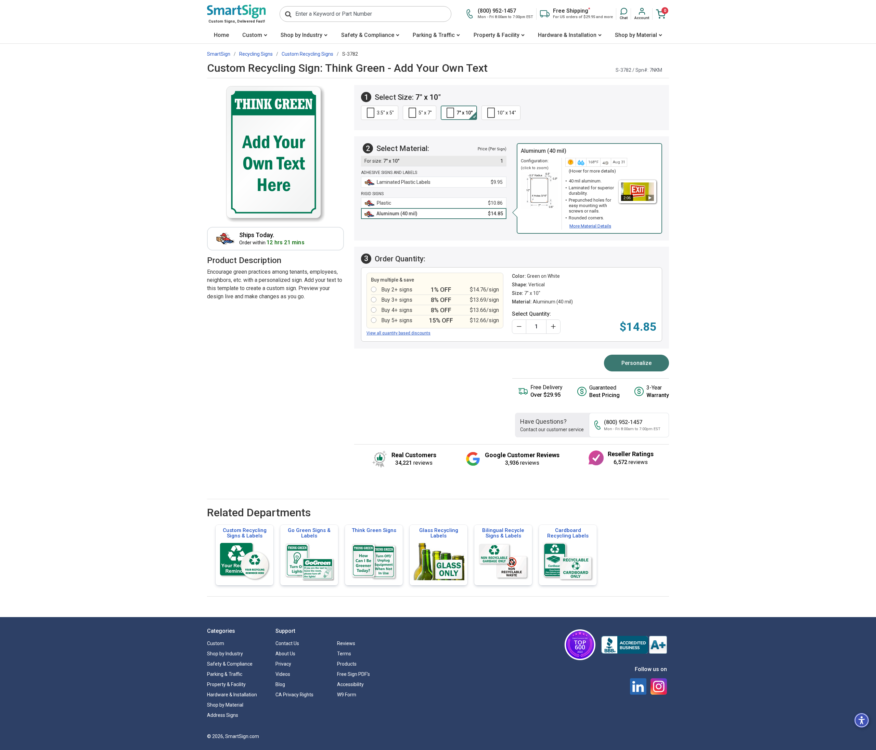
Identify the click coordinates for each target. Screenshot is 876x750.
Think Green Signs (374, 530)
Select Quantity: (531, 314)
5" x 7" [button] (425, 112)
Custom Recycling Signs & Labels (245, 533)
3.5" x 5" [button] (385, 112)
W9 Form (346, 694)
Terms (344, 653)
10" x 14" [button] (506, 112)
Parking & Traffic (434, 35)
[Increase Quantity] (553, 326)
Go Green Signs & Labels (309, 533)
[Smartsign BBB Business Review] (634, 645)
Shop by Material (636, 35)
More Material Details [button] (590, 226)
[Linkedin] (638, 686)
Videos (282, 674)
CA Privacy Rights (294, 694)
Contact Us (287, 643)
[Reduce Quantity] (519, 326)
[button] (623, 14)
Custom (252, 35)
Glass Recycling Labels (438, 533)
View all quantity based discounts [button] (398, 333)
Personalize (636, 363)
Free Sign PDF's (353, 674)
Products (347, 664)
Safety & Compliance (367, 35)
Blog (280, 684)
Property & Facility (496, 35)
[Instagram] (658, 686)
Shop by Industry (301, 35)
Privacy (283, 664)
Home (221, 35)
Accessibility (350, 684)
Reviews (346, 643)
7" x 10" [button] (464, 112)
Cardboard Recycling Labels (568, 533)
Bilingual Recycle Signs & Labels (503, 533)
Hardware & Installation (567, 35)
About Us (285, 653)
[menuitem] (221, 35)
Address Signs (222, 715)
